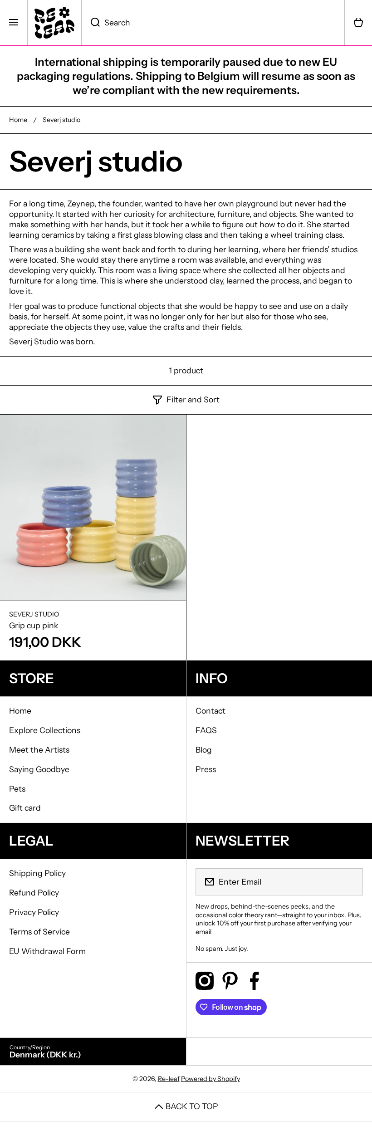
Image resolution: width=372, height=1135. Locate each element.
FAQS (206, 730)
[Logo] (54, 22)
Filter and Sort (193, 399)
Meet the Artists (39, 749)
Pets (17, 788)
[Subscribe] (350, 881)
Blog (204, 749)
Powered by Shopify (210, 1079)
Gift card (25, 807)
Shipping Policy (37, 873)
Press (206, 769)
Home (18, 120)
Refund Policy (34, 892)
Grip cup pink (33, 625)
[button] (358, 22)
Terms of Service (39, 931)
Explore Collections (44, 730)
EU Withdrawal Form (47, 951)
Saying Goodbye (39, 769)
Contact (210, 710)
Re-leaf (169, 1079)
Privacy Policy (34, 912)
